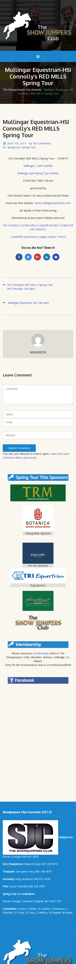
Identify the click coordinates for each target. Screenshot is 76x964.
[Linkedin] (46, 257)
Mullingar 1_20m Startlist (38, 165)
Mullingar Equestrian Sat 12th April (28, 303)
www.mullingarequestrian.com (53, 203)
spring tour (13, 147)
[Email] (55, 257)
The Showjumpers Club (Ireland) (22, 89)
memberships (41, 653)
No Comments (42, 143)
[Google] (37, 257)
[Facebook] (19, 257)
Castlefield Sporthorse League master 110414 (38, 236)
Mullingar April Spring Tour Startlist (38, 173)
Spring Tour (29, 147)
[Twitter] (28, 257)
